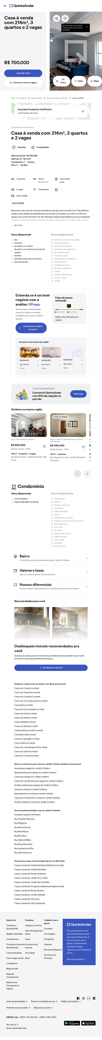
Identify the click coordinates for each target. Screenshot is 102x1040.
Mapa (96, 81)
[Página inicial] (22, 5)
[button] (51, 558)
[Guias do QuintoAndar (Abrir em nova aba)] (88, 998)
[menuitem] (13, 98)
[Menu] (4, 5)
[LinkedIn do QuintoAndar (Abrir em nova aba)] (94, 998)
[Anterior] (77, 474)
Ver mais (18, 225)
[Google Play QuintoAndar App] (72, 1023)
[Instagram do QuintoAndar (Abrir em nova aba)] (83, 998)
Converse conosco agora (25, 83)
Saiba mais (78, 394)
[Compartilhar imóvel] (56, 18)
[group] (29, 438)
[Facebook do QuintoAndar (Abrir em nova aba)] (78, 998)
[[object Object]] (86, 27)
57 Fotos (63, 81)
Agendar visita (23, 73)
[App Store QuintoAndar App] (88, 1023)
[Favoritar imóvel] (65, 18)
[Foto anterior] (16, 425)
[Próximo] (87, 474)
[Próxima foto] (42, 425)
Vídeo (80, 81)
